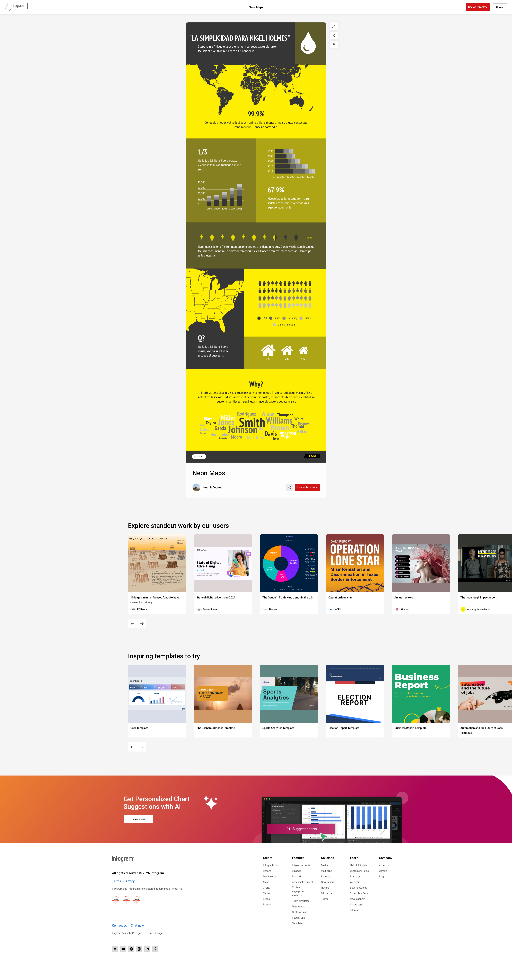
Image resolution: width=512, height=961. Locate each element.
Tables (266, 893)
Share (200, 456)
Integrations (298, 917)
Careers (383, 870)
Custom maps (299, 912)
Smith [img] (252, 422)
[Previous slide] (132, 623)
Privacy (129, 881)
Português (137, 933)
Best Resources (358, 887)
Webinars (355, 882)
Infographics (270, 865)
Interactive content (302, 865)
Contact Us (119, 925)
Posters (267, 904)
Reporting (326, 876)
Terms (116, 881)
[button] (288, 78)
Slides (266, 898)
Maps (266, 882)
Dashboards (269, 876)
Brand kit (296, 876)
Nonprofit (326, 887)
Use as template (478, 7)
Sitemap (354, 910)
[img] (279, 151)
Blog (381, 876)
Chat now (137, 925)
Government (327, 882)
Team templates (301, 900)
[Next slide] (142, 623)
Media (324, 865)
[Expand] (334, 26)
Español (149, 933)
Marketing (326, 870)
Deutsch (126, 933)
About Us (384, 865)
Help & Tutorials (358, 865)
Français (159, 933)
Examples (355, 876)
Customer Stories (359, 870)
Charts (266, 887)
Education (326, 893)
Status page (356, 904)
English (116, 933)
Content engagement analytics (299, 891)
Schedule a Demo (359, 893)
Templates (297, 923)
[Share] (334, 35)
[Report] (334, 44)
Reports (267, 870)
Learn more (138, 819)
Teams (325, 898)
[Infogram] (16, 7)
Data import (298, 906)
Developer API (357, 898)
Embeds (296, 870)
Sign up (499, 7)
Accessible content (302, 882)
